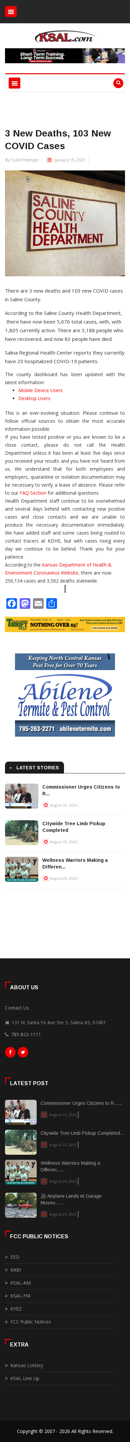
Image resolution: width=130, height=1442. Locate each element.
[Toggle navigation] (11, 11)
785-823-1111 (26, 1034)
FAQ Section (33, 493)
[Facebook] (10, 1054)
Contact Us (17, 1008)
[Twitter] (23, 1054)
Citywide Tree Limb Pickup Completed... (82, 1133)
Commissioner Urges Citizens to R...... (81, 1103)
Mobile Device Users (40, 390)
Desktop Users (34, 398)
